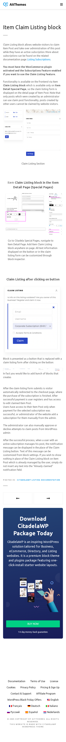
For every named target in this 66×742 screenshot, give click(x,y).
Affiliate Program (46, 693)
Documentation (16, 681)
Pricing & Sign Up (50, 687)
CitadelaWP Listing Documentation (38, 480)
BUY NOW (33, 623)
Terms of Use (37, 681)
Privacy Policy (28, 687)
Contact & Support (21, 693)
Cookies (11, 687)
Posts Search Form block (48, 498)
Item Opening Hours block (17, 498)
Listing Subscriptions (38, 59)
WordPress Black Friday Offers (24, 699)
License (54, 681)
